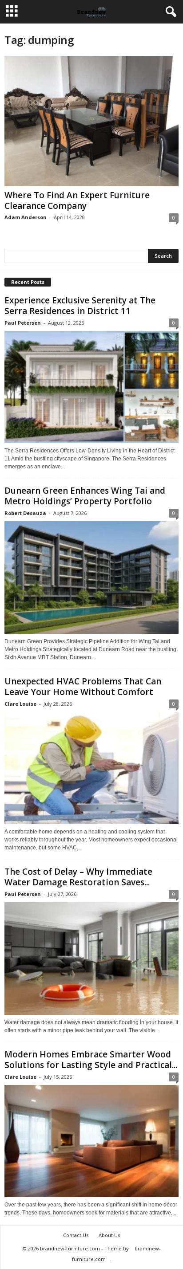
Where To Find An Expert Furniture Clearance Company (77, 200)
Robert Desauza (25, 513)
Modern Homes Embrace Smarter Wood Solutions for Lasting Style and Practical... (90, 1060)
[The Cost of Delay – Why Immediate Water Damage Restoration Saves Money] (91, 958)
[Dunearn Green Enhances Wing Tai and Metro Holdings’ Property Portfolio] (91, 577)
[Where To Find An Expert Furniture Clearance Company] (91, 121)
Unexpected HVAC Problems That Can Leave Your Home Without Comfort (82, 687)
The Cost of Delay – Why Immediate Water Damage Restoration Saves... (78, 877)
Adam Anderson (25, 217)
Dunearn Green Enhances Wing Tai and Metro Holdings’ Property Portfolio (84, 496)
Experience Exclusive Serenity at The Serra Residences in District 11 (79, 306)
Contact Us (75, 1235)
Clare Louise (20, 703)
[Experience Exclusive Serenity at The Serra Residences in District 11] (91, 387)
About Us (109, 1235)
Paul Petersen (22, 322)
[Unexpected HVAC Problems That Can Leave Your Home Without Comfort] (91, 768)
